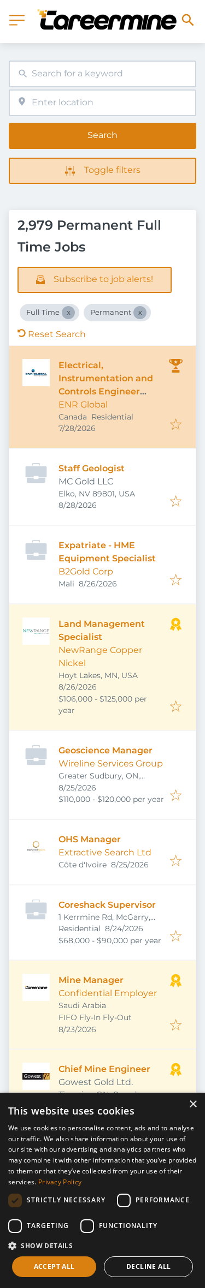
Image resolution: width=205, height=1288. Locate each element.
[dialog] (102, 1190)
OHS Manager (89, 839)
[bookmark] (176, 425)
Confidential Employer (107, 993)
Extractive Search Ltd (104, 852)
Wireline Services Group (110, 763)
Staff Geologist (91, 468)
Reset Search (57, 334)
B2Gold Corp (85, 571)
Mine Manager (91, 980)
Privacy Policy (59, 1182)
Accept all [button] (54, 1266)
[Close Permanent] (140, 312)
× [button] (193, 1104)
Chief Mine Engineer (104, 1069)
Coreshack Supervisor (107, 905)
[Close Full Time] (68, 312)
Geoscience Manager (105, 750)
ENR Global (83, 404)
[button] (102, 1245)
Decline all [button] (148, 1266)
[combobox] (102, 74)
